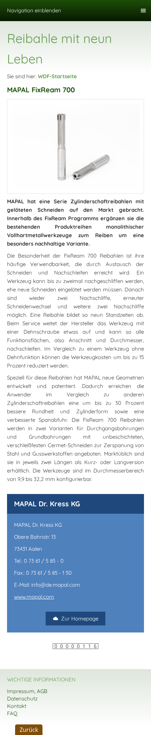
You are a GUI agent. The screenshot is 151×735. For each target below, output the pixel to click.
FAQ (12, 713)
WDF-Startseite (57, 76)
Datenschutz (22, 698)
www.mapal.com (34, 596)
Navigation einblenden (34, 10)
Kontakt (16, 706)
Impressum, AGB (27, 691)
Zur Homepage (79, 618)
